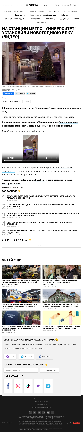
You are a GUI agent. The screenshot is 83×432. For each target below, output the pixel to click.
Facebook (40, 179)
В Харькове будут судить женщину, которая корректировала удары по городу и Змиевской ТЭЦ (41, 197)
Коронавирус (54, 11)
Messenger (46, 357)
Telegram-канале (68, 122)
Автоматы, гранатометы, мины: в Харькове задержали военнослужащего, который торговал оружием (43, 214)
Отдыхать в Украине (36, 11)
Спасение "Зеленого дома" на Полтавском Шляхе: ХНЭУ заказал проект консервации (41, 206)
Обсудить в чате (18, 187)
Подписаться (51, 370)
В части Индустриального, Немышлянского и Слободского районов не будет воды (61, 327)
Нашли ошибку (6, 187)
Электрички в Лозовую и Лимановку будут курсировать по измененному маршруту (20, 305)
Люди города (50, 19)
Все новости (41, 23)
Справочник (18, 5)
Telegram (28, 357)
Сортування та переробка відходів (43, 15)
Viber (18, 183)
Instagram (7, 183)
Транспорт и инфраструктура (15, 19)
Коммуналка (36, 19)
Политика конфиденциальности (41, 407)
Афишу (57, 5)
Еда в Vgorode (20, 15)
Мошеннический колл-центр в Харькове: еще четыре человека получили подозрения (42, 232)
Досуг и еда (64, 19)
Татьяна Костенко (13, 98)
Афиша (11, 5)
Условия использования (41, 399)
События (64, 15)
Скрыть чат (41, 245)
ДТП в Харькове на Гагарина (13, 11)
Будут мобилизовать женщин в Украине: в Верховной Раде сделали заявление (39, 223)
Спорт (76, 19)
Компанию (65, 5)
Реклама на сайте (42, 404)
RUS (74, 5)
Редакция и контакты (41, 401)
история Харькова (71, 11)
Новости (4, 5)
